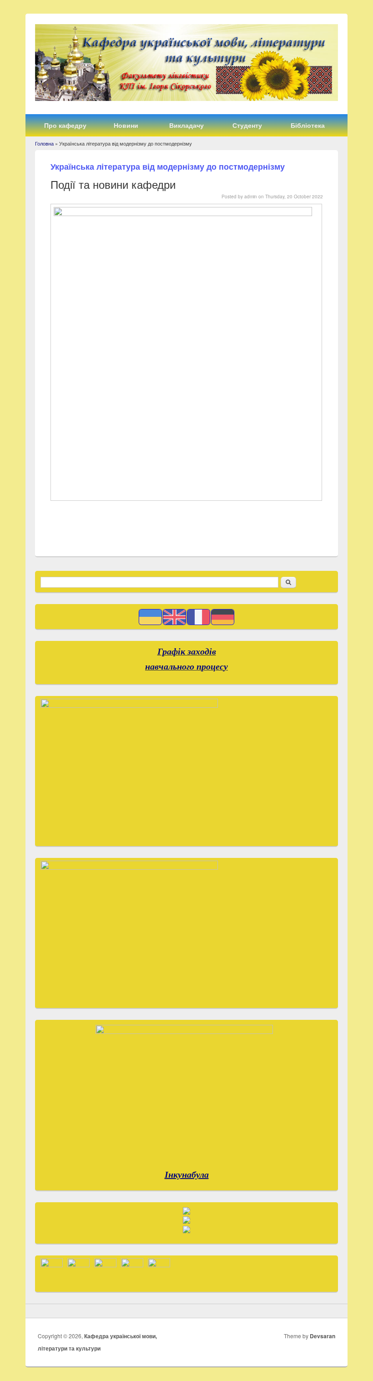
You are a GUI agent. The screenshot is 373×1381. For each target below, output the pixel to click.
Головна (44, 143)
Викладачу (186, 125)
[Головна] (186, 98)
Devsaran (322, 1336)
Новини (126, 125)
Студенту (247, 125)
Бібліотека (308, 125)
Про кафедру (65, 125)
